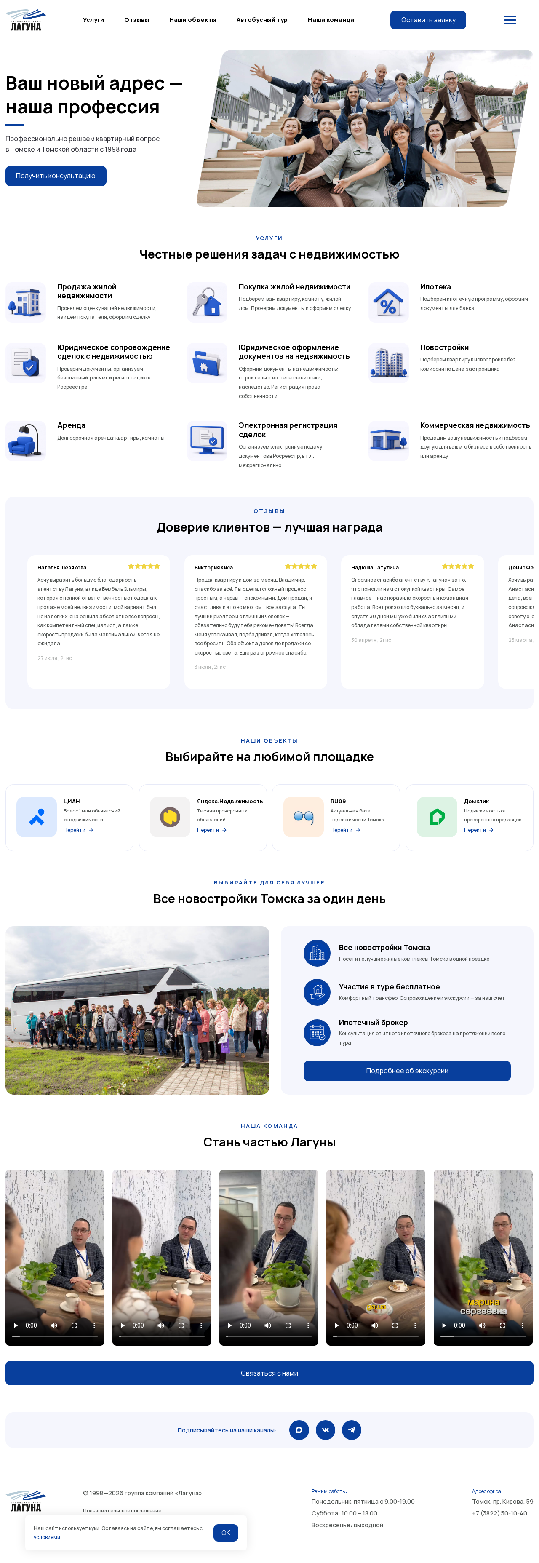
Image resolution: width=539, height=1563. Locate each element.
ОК (225, 1532)
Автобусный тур (262, 20)
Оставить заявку (428, 19)
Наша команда (331, 20)
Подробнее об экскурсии (407, 1070)
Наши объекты (192, 20)
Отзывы (136, 20)
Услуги (93, 20)
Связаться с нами (269, 1373)
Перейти (74, 830)
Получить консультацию (56, 175)
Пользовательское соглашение (122, 1510)
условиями (47, 1537)
